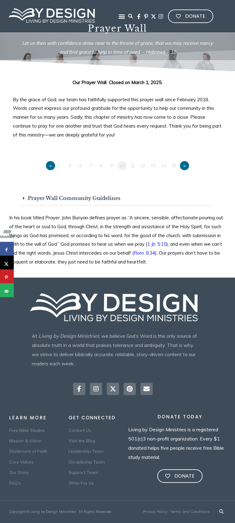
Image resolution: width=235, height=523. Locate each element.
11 (132, 165)
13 (153, 165)
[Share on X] (7, 263)
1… (61, 165)
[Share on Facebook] (7, 249)
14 (163, 165)
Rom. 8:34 (144, 253)
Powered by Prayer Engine (31, 178)
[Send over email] (7, 290)
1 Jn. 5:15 (156, 244)
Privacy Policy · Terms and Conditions (176, 511)
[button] (122, 16)
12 (142, 165)
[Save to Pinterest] (7, 276)
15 (174, 165)
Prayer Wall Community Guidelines (74, 198)
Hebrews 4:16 (161, 52)
